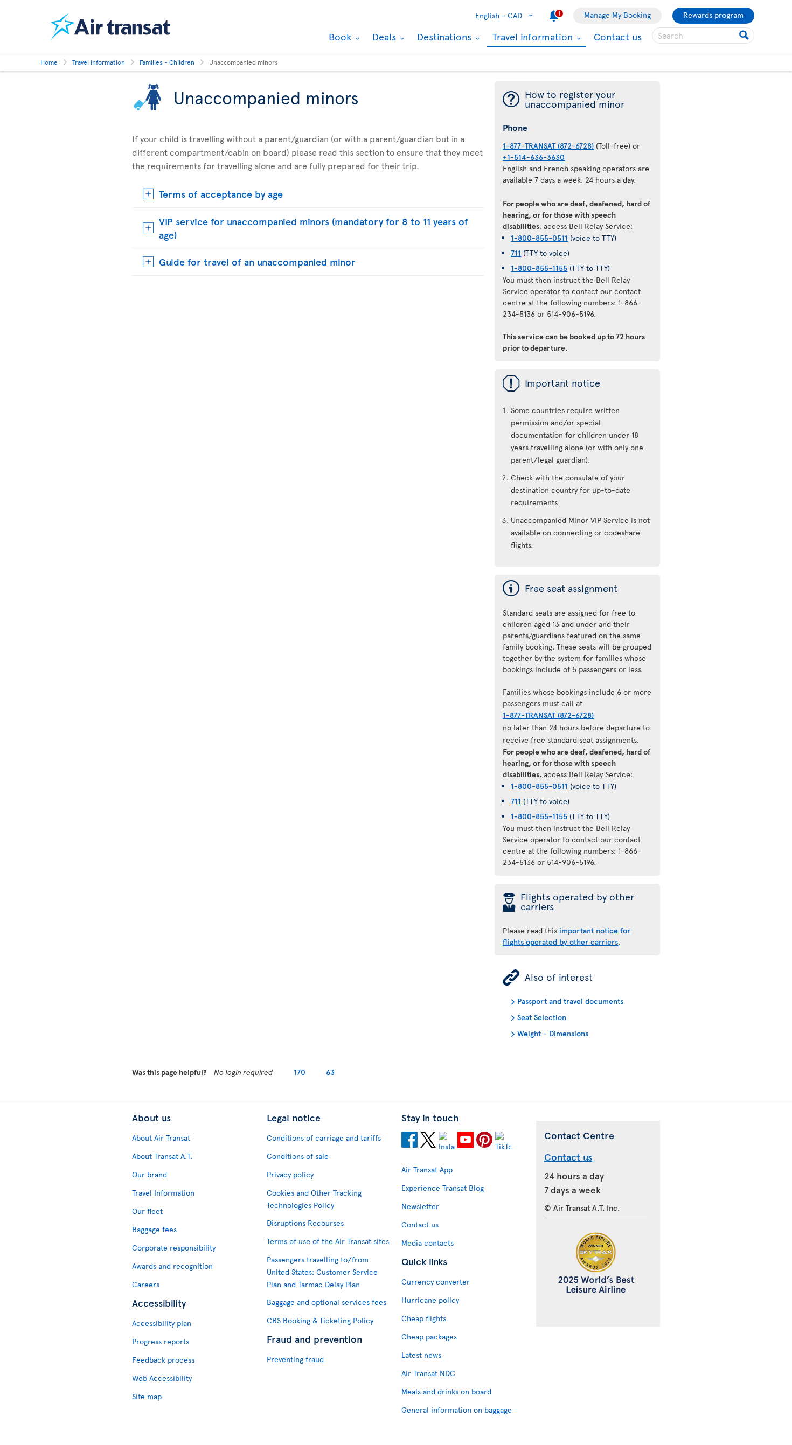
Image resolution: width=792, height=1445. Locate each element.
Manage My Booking (617, 15)
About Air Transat (161, 1138)
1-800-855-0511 (539, 238)
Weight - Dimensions (552, 1033)
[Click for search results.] (744, 35)
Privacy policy (290, 1174)
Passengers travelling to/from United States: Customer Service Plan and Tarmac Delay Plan (322, 1271)
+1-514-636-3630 (534, 157)
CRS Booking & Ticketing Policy (320, 1320)
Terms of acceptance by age (221, 193)
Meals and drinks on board (446, 1391)
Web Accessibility (162, 1378)
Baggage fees (154, 1229)
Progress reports (160, 1341)
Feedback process (163, 1360)
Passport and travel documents (570, 1001)
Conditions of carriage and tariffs (324, 1138)
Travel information (531, 37)
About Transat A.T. (162, 1156)
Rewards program (713, 15)
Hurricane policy (430, 1300)
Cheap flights (423, 1318)
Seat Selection (541, 1017)
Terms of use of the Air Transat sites (328, 1241)
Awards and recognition (172, 1266)
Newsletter (420, 1206)
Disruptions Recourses (305, 1223)
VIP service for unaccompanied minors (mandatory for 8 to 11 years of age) (313, 227)
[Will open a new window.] (409, 1141)
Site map (147, 1396)
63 (330, 1072)
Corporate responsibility (174, 1247)
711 (516, 253)
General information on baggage (456, 1410)
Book (338, 36)
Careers (145, 1284)
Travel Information (163, 1193)
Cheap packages (429, 1336)
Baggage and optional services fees (326, 1302)
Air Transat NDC (428, 1373)
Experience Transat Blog (442, 1188)
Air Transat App (427, 1169)
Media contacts (427, 1243)
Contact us (618, 36)
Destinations (443, 36)
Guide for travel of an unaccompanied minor (257, 261)
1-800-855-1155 (539, 268)
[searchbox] (703, 35)
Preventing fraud (295, 1359)
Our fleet (147, 1211)
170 (299, 1072)
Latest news (421, 1355)
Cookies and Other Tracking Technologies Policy (314, 1199)
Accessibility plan (161, 1323)
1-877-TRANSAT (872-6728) (548, 146)
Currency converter (435, 1281)
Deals (383, 36)
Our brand (149, 1174)
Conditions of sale (298, 1156)
